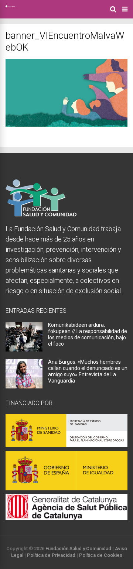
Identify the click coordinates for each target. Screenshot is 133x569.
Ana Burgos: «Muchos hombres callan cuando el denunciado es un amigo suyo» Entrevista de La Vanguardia (87, 371)
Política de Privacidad (51, 555)
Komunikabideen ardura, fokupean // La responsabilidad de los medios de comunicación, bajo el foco (87, 334)
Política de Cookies (100, 555)
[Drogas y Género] (10, 5)
